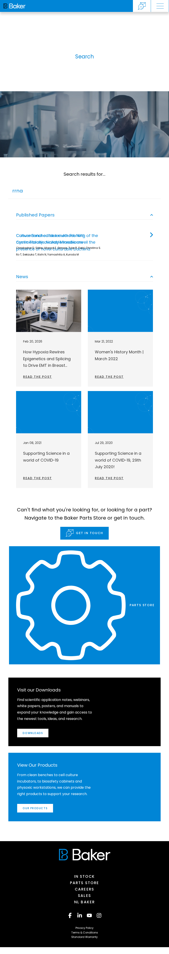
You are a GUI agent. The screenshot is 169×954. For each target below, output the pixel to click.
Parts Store (84, 882)
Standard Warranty (84, 937)
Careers (84, 889)
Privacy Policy (84, 928)
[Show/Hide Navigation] (160, 6)
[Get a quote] (142, 6)
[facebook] (70, 915)
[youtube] (89, 915)
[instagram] (99, 915)
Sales (84, 895)
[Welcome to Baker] (15, 6)
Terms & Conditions (84, 932)
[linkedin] (79, 915)
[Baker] (84, 854)
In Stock (84, 876)
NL (84, 902)
